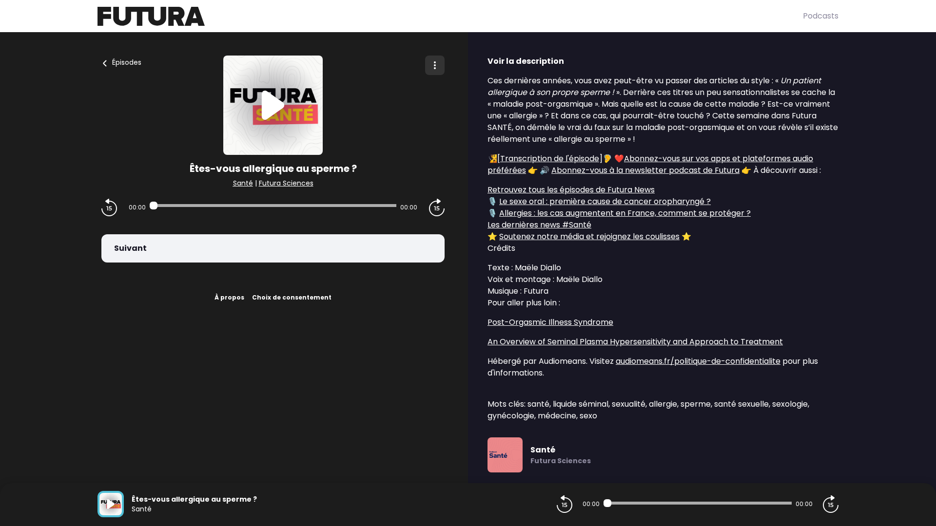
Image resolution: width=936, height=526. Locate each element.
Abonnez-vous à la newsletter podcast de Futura (645, 170)
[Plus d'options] (435, 65)
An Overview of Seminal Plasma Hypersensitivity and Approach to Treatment (635, 341)
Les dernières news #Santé (539, 224)
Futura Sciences (286, 183)
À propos (229, 297)
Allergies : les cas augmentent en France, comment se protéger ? (625, 213)
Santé (243, 183)
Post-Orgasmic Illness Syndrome (550, 322)
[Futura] (450, 16)
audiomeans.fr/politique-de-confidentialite (698, 361)
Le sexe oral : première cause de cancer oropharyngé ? (605, 201)
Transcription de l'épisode (549, 158)
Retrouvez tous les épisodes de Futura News (571, 189)
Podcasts (820, 15)
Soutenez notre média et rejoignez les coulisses (589, 236)
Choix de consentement (292, 297)
